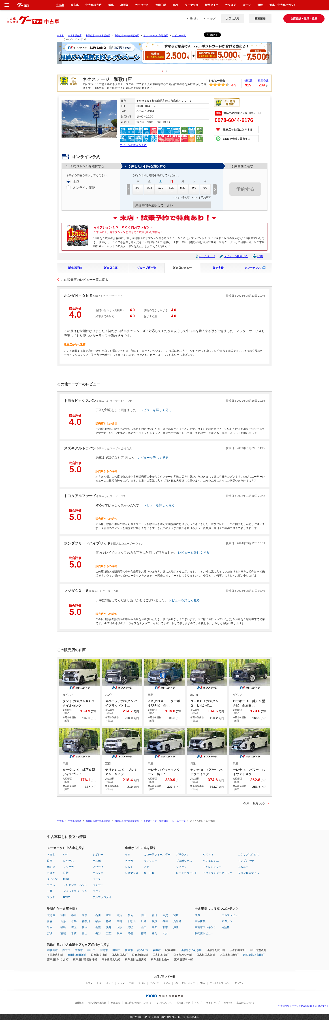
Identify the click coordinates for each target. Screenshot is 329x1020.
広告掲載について (245, 1002)
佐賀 (165, 915)
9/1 (194, 187)
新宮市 (129, 950)
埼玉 (74, 927)
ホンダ (51, 866)
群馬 (74, 921)
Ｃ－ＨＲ (149, 872)
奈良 (130, 915)
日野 (65, 872)
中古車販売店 (74, 35)
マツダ (51, 897)
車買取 (124, 4)
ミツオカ (68, 866)
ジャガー (98, 885)
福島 (63, 927)
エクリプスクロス (248, 854)
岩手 (49, 927)
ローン (247, 4)
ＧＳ (127, 854)
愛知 (108, 927)
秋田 (63, 915)
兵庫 (119, 933)
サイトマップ (213, 1002)
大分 (165, 933)
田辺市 (116, 950)
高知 (154, 927)
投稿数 (248, 80)
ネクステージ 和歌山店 (155, 35)
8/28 (149, 187)
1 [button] (163, 71)
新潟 (84, 927)
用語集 (226, 927)
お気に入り (232, 18)
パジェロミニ (211, 860)
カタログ (230, 4)
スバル (51, 885)
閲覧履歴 (260, 18)
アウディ (98, 866)
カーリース (142, 4)
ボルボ (97, 860)
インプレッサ (246, 860)
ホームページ (207, 256)
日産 (49, 860)
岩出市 (157, 950)
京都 (119, 921)
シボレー (98, 854)
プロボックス (184, 860)
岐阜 (108, 915)
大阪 (119, 927)
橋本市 (79, 950)
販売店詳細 (75, 267)
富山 (84, 933)
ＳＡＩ (129, 866)
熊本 (165, 927)
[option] (164, 55)
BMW (66, 897)
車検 (175, 4)
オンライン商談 (84, 187)
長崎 (165, 921)
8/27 (138, 187)
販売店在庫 (111, 267)
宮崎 (176, 915)
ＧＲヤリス (131, 872)
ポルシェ (98, 872)
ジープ (97, 879)
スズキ (51, 872)
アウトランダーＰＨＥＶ (217, 872)
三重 (108, 933)
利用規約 (115, 1002)
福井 (98, 921)
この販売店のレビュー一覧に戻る (84, 279)
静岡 (108, 921)
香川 (154, 915)
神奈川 (86, 921)
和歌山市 (52, 950)
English (194, 18)
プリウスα (182, 854)
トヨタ (51, 854)
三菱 (49, 891)
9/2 (205, 187)
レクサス (68, 860)
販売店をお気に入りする (237, 129)
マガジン (227, 921)
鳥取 (130, 927)
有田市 (91, 950)
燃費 (197, 915)
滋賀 (119, 915)
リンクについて (164, 1002)
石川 (98, 915)
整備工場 (160, 4)
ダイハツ (52, 879)
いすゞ (67, 854)
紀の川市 (142, 950)
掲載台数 (263, 80)
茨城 (63, 933)
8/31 (183, 187)
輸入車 (75, 4)
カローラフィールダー (157, 854)
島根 (130, 933)
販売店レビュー (182, 267)
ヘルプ (211, 18)
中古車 (60, 35)
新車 (111, 4)
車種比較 (200, 921)
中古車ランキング (205, 927)
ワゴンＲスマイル (248, 872)
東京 (84, 915)
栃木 (74, 915)
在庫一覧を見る (254, 803)
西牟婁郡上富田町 (254, 954)
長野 (98, 933)
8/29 (160, 187)
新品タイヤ (211, 4)
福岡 (154, 933)
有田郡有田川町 (77, 954)
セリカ (129, 860)
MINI (66, 879)
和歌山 (132, 921)
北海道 (51, 915)
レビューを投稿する (236, 256)
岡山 (143, 915)
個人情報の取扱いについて (138, 1002)
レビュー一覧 (179, 35)
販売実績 (218, 267)
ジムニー (243, 866)
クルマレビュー (231, 915)
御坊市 (104, 950)
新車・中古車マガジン (282, 4)
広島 (143, 921)
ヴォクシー (150, 860)
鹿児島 (177, 921)
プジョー (98, 891)
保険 (260, 4)
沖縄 (176, 927)
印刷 (260, 256)
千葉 (74, 933)
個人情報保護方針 (97, 1002)
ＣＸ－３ (208, 854)
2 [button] (168, 71)
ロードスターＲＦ (186, 872)
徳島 (143, 933)
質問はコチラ (183, 1002)
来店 (76, 182)
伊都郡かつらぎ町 (191, 950)
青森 (49, 921)
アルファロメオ (102, 897)
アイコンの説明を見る (133, 145)
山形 (63, 921)
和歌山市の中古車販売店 (127, 35)
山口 (143, 927)
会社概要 (79, 1002)
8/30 (171, 187)
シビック (181, 866)
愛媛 (154, 921)
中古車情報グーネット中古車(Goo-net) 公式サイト (303, 1006)
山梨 (98, 927)
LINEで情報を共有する (236, 138)
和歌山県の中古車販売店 (98, 35)
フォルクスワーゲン (75, 891)
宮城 (49, 933)
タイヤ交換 (191, 4)
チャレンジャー (212, 866)
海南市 (66, 950)
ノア (146, 866)
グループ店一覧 (146, 267)
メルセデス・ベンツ (75, 885)
